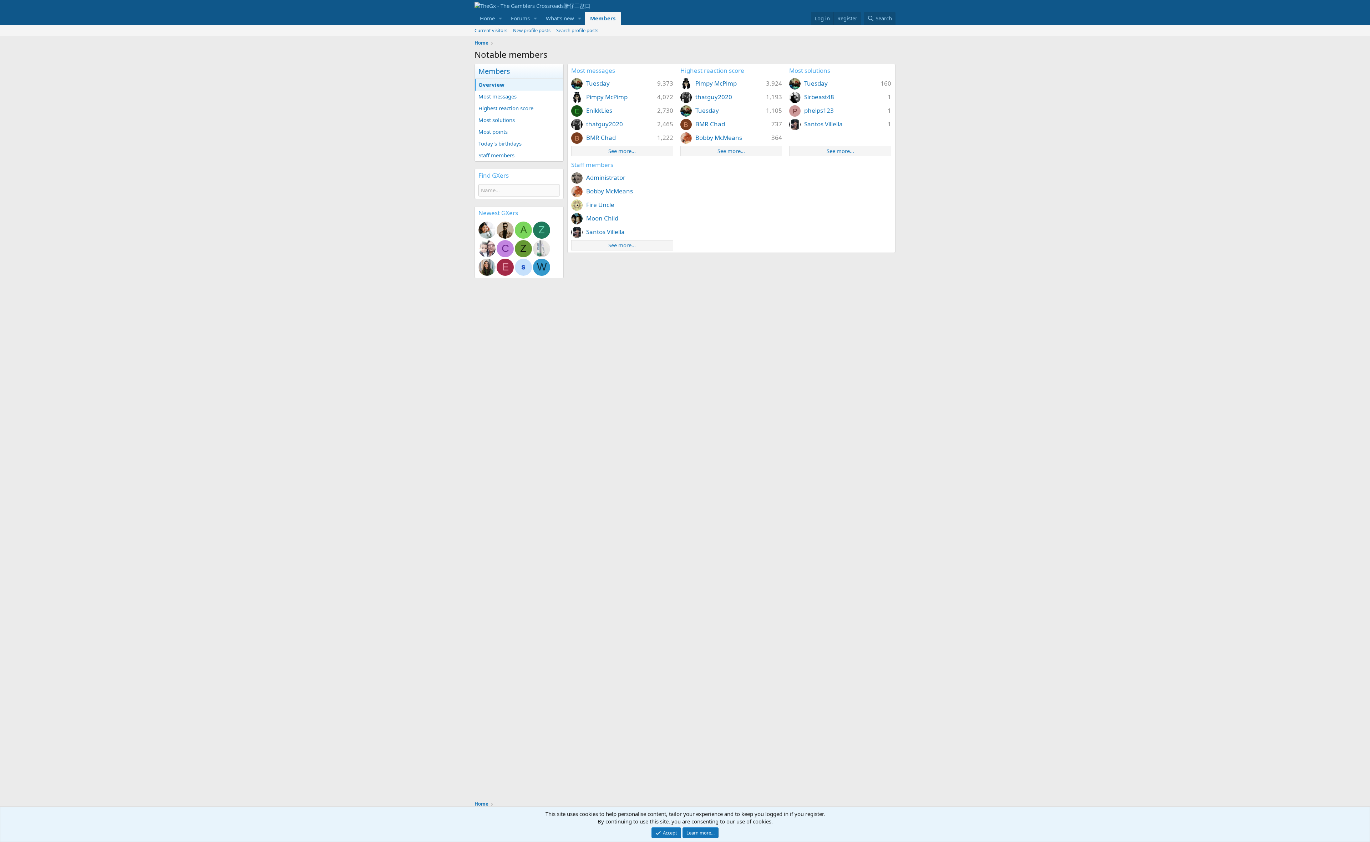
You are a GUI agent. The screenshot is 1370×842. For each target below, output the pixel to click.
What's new (560, 18)
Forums (520, 18)
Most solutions (496, 119)
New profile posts (531, 30)
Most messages (497, 96)
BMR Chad (601, 137)
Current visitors (491, 30)
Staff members (496, 155)
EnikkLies (599, 110)
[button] (501, 18)
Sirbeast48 (819, 97)
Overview (491, 84)
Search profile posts (577, 30)
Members (602, 18)
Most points (493, 131)
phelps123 (819, 110)
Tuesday (598, 83)
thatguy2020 (604, 124)
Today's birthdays (500, 143)
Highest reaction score (505, 108)
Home (487, 18)
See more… (622, 150)
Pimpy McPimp (607, 97)
